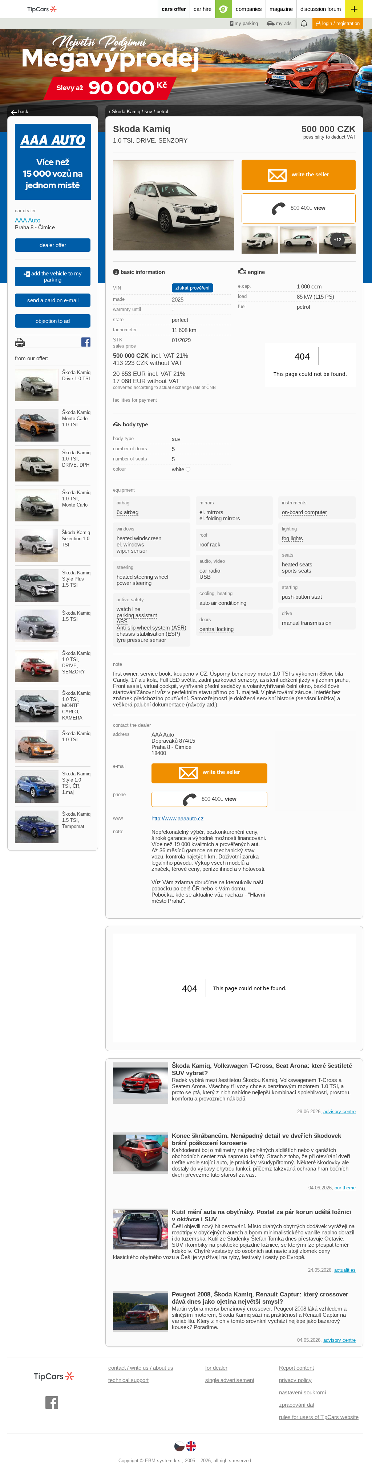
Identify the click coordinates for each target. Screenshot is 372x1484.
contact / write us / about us (140, 1368)
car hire (202, 9)
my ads (283, 23)
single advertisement (229, 1380)
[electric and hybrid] (223, 9)
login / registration (341, 23)
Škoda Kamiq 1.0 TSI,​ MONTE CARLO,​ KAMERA (76, 705)
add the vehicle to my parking (56, 276)
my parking (245, 23)
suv (148, 111)
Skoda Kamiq (126, 111)
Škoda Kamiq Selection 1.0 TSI (76, 539)
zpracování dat (296, 1405)
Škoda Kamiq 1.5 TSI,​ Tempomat (76, 820)
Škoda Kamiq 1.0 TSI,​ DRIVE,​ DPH (76, 459)
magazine (281, 9)
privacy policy (295, 1380)
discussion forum (320, 9)
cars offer (174, 9)
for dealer (216, 1368)
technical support (128, 1380)
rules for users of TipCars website (319, 1417)
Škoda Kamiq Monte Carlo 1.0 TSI (76, 418)
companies (249, 9)
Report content (296, 1368)
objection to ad (53, 321)
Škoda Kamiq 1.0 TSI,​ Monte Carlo (76, 499)
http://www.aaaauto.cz (177, 818)
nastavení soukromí (302, 1392)
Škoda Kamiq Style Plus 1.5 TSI (76, 579)
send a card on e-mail (52, 300)
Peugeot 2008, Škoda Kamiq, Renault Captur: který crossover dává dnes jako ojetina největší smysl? (260, 1298)
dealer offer (53, 245)
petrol (162, 111)
